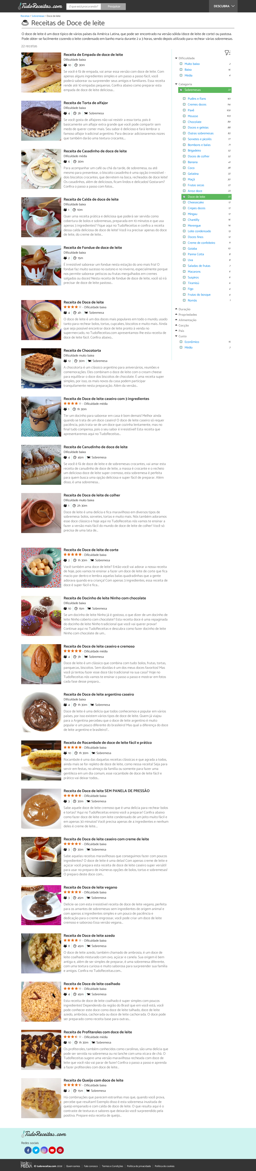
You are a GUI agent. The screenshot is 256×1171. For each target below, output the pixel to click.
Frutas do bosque (199, 294)
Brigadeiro (194, 150)
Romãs (192, 300)
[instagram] (44, 1150)
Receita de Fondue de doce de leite (93, 247)
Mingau (192, 214)
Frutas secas (196, 185)
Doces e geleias (198, 127)
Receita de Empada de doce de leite (93, 54)
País (181, 331)
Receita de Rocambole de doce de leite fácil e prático (108, 742)
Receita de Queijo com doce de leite (93, 1080)
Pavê (191, 110)
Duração (184, 309)
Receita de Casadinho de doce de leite (95, 151)
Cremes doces (197, 104)
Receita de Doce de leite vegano (90, 887)
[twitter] (36, 1150)
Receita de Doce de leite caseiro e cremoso (99, 646)
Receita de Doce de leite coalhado (92, 984)
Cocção (184, 325)
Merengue (194, 225)
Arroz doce (195, 191)
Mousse (193, 116)
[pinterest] (60, 1150)
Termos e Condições (112, 1166)
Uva (190, 260)
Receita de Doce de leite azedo (89, 935)
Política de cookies (164, 1166)
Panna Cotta (196, 254)
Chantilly (193, 220)
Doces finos (195, 237)
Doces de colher (198, 156)
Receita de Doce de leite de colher (92, 495)
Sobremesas (38, 16)
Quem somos (73, 1166)
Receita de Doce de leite (84, 302)
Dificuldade (187, 58)
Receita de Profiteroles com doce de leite (98, 1032)
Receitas (25, 16)
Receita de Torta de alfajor (86, 103)
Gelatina (193, 174)
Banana (193, 162)
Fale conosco (91, 1166)
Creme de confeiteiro (201, 243)
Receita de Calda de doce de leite (91, 199)
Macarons (194, 271)
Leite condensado (199, 231)
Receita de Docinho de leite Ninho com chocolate (105, 598)
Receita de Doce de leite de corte (91, 550)
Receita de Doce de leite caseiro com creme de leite (106, 839)
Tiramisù (193, 283)
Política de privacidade (139, 1166)
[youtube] (52, 1150)
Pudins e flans (197, 98)
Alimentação (187, 320)
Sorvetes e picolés (200, 139)
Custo (183, 336)
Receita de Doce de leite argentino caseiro (99, 694)
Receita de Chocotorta (82, 350)
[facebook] (28, 1150)
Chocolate (194, 122)
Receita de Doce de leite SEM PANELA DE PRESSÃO (107, 791)
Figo (190, 289)
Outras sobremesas (201, 133)
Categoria (185, 84)
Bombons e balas (199, 145)
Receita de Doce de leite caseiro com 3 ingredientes (106, 399)
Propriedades (188, 314)
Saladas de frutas (199, 266)
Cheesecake (196, 202)
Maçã (191, 179)
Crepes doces (196, 208)
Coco (191, 168)
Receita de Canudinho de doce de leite (96, 447)
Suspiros (193, 277)
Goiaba (192, 248)
